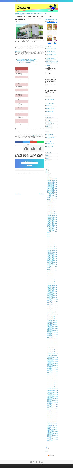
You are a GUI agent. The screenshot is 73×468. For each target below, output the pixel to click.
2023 (47, 168)
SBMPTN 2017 (48, 155)
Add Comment (19, 21)
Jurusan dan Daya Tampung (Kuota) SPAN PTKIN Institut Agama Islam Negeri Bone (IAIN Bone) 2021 (26, 155)
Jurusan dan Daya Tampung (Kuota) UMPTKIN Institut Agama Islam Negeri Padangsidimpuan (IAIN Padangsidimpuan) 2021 (28, 60)
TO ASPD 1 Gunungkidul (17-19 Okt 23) (51, 62)
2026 (47, 164)
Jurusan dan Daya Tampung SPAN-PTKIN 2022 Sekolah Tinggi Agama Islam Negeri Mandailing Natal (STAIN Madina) (28, 62)
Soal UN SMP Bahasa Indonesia (50, 135)
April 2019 (48, 174)
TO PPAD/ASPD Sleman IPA (50, 99)
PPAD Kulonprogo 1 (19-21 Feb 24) (51, 54)
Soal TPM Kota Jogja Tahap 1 (50, 108)
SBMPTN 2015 (48, 158)
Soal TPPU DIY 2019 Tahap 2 (50, 117)
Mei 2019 (48, 173)
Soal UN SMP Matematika (49, 134)
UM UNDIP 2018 (48, 152)
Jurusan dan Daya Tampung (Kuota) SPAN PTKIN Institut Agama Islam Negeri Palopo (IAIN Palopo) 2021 (18, 155)
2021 (47, 170)
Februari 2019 (49, 177)
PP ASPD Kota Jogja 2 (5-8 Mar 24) (51, 48)
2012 (47, 448)
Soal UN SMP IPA (48, 138)
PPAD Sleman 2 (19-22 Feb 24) (50, 51)
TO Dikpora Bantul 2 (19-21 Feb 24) (51, 52)
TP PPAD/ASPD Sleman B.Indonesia (51, 100)
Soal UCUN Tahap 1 (48, 120)
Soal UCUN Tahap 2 (48, 122)
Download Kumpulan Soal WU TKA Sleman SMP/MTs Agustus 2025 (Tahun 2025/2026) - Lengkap (51, 69)
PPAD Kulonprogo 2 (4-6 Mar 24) (51, 49)
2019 (47, 172)
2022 (47, 169)
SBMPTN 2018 (48, 154)
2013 (47, 447)
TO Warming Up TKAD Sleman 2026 (50, 67)
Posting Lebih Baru (18, 193)
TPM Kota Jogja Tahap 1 (49, 128)
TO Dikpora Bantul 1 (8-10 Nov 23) (51, 59)
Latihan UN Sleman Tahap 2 (50, 123)
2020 (47, 171)
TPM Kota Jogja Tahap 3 (49, 125)
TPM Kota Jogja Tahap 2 (49, 126)
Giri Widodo (51, 454)
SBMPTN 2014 (48, 160)
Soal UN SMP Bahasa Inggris (50, 137)
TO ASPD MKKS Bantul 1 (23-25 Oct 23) (52, 61)
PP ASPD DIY (48, 97)
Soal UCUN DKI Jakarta (49, 146)
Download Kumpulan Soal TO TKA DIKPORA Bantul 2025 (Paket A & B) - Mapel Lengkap (50, 85)
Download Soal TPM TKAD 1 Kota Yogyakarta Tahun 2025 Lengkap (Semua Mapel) (51, 77)
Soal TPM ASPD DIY (49, 105)
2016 (47, 445)
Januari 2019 (49, 441)
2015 (47, 446)
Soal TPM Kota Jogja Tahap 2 (50, 143)
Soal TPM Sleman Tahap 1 (50, 111)
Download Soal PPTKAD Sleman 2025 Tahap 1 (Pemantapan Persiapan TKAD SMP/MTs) (51, 88)
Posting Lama (41, 193)
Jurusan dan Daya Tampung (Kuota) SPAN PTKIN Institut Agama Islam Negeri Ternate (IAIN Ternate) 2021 (33, 155)
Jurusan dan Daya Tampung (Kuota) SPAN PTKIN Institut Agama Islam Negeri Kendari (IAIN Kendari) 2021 (40, 155)
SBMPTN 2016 (48, 157)
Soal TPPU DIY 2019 (49, 119)
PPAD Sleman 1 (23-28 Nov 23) (50, 58)
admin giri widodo (51, 455)
